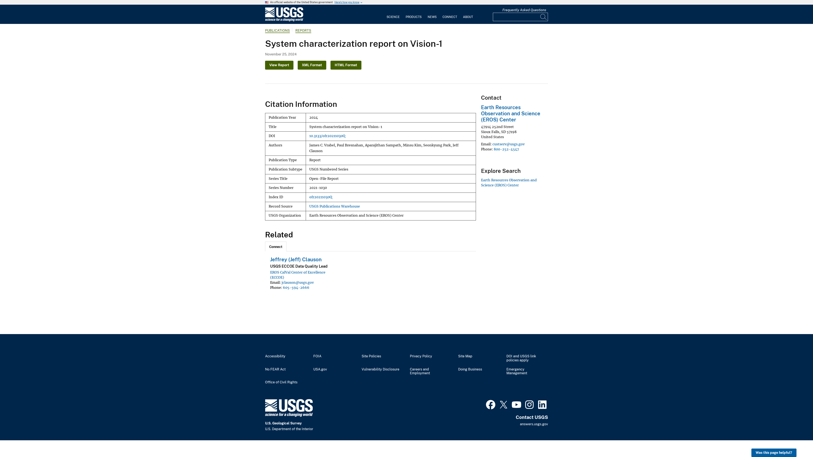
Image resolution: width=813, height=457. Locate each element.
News (432, 17)
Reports (303, 31)
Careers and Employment (420, 371)
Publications (277, 31)
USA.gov (320, 369)
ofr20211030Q (320, 197)
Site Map (465, 356)
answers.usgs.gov (534, 424)
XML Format (312, 65)
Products (414, 17)
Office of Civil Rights (281, 382)
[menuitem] (393, 14)
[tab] (275, 246)
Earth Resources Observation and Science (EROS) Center (510, 113)
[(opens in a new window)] (490, 404)
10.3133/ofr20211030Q (327, 136)
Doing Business (470, 369)
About (468, 17)
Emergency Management (516, 371)
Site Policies (371, 356)
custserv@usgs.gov (508, 144)
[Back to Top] (798, 442)
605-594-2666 (296, 287)
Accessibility (275, 356)
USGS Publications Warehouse (334, 206)
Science (393, 17)
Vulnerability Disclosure (380, 369)
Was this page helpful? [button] (774, 453)
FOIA (317, 356)
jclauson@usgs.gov (298, 282)
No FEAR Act (275, 369)
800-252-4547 (506, 149)
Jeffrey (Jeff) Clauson (296, 259)
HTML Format (346, 65)
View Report (279, 65)
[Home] (284, 20)
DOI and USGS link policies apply (521, 358)
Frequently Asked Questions (524, 10)
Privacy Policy (421, 356)
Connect (449, 17)
